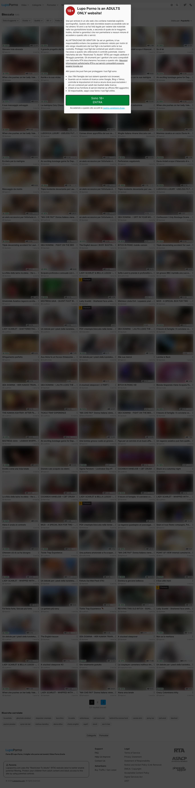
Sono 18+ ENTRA (97, 100)
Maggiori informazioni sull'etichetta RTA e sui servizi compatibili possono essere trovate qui (96, 63)
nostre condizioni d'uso (113, 108)
